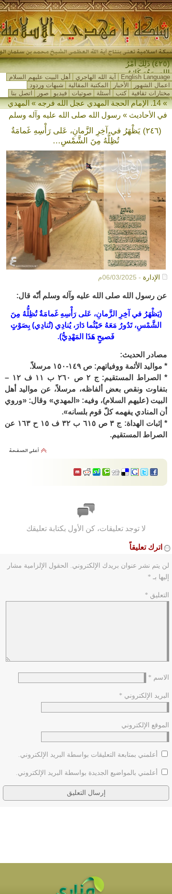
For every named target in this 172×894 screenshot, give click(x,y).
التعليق (157, 595)
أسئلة (104, 93)
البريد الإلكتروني (144, 695)
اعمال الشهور (152, 85)
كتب (121, 93)
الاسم (158, 677)
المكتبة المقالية (88, 85)
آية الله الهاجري (95, 76)
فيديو (60, 93)
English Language (145, 76)
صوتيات (82, 93)
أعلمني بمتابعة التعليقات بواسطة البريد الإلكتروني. (88, 754)
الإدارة (151, 277)
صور (43, 93)
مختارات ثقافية (150, 93)
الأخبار (121, 85)
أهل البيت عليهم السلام (40, 76)
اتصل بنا (21, 93)
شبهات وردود (47, 85)
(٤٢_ (162, 64)
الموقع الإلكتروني (145, 725)
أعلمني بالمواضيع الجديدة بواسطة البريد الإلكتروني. (87, 772)
